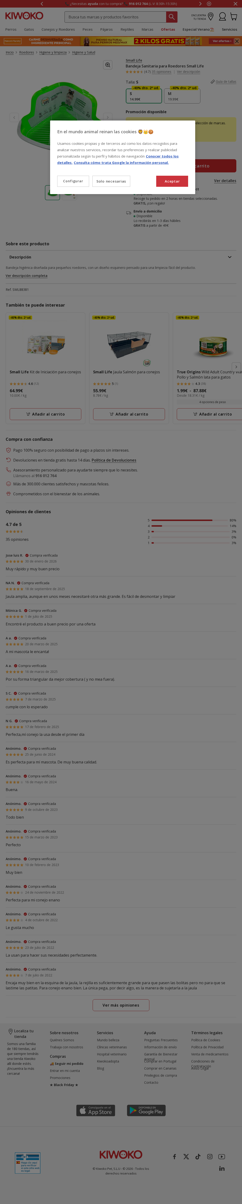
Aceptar (172, 181)
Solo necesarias (111, 181)
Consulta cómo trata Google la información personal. (121, 162)
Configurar (73, 181)
